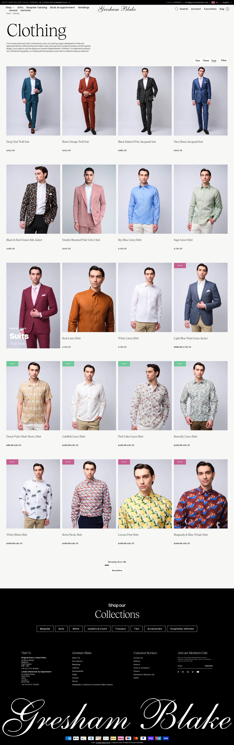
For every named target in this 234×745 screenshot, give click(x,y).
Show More (117, 570)
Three (205, 60)
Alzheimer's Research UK (144, 674)
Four (214, 60)
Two (197, 60)
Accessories (155, 628)
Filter (224, 60)
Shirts (76, 628)
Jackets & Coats (97, 628)
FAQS (74, 674)
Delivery (137, 661)
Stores (75, 681)
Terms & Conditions (141, 668)
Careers (75, 678)
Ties (136, 628)
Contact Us (138, 658)
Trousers (120, 628)
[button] (181, 9)
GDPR (136, 678)
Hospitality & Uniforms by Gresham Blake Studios (92, 684)
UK (217, 2)
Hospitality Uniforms (182, 628)
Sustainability (77, 671)
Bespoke (45, 628)
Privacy (136, 671)
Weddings (76, 664)
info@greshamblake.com (197, 2)
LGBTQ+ (75, 668)
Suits (61, 628)
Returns (137, 664)
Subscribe (209, 666)
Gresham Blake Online (103, 742)
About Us (76, 658)
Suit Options (77, 661)
